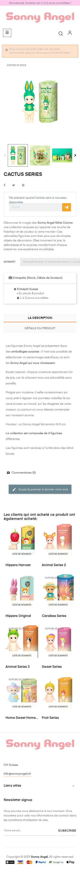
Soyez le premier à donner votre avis (43, 489)
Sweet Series (52, 667)
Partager (4, 185)
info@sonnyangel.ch (17, 773)
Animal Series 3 (18, 667)
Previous (5, 155)
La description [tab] (40, 318)
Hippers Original (18, 616)
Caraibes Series (54, 616)
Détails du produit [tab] (40, 328)
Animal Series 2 (54, 565)
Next (75, 155)
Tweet (13, 185)
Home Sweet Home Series (21, 718)
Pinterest (23, 185)
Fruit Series (50, 718)
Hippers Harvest (18, 565)
